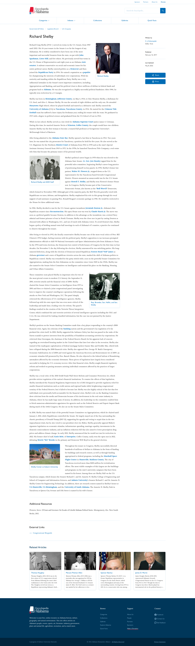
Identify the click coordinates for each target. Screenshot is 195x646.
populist (86, 72)
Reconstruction (56, 211)
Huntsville (84, 459)
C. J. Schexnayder (151, 41)
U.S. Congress (66, 29)
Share (157, 75)
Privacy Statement (160, 642)
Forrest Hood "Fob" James (102, 252)
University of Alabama (39, 109)
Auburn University (79, 480)
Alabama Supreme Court (82, 122)
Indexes (70, 20)
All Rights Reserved (118, 642)
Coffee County (82, 125)
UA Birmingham (50, 487)
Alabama (47, 89)
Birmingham (50, 99)
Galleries (124, 20)
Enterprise (71, 436)
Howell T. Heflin (78, 181)
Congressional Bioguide (42, 533)
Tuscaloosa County (74, 109)
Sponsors (137, 2)
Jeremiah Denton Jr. (94, 208)
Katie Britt (58, 436)
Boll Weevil (102, 188)
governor (41, 255)
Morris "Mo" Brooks (46, 440)
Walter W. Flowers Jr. (81, 171)
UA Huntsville (35, 487)
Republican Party (45, 72)
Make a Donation (132, 629)
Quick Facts (152, 20)
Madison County (96, 459)
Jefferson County (64, 99)
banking (67, 329)
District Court (62, 145)
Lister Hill (43, 58)
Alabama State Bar (60, 138)
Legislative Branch (53, 29)
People (129, 618)
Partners (145, 2)
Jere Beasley (95, 161)
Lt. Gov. (86, 161)
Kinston (71, 125)
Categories (43, 20)
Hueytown (33, 105)
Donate (163, 2)
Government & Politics (36, 29)
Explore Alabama (105, 625)
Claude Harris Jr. (98, 211)
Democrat (74, 69)
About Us (154, 2)
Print (157, 81)
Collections (97, 20)
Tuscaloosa (60, 109)
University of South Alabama (76, 487)
